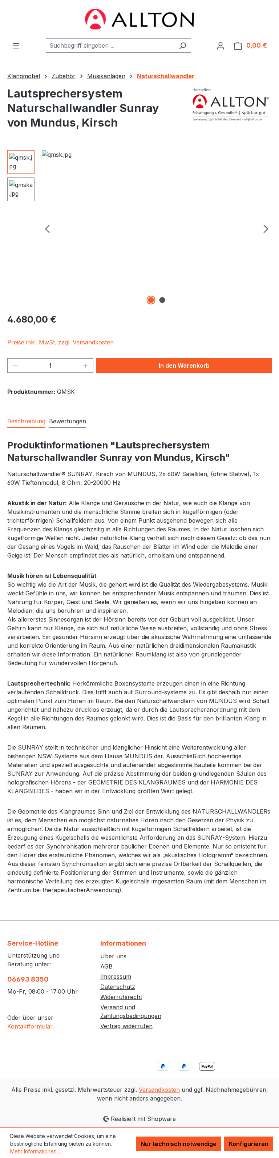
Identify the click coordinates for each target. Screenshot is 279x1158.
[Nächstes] (265, 228)
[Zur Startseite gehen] (139, 19)
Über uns (113, 956)
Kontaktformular (29, 1026)
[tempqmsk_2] (156, 228)
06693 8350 (28, 979)
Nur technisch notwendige (179, 1143)
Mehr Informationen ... (35, 1151)
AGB (106, 966)
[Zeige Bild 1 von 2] (151, 300)
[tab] (26, 421)
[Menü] (16, 45)
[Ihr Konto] (220, 45)
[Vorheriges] (47, 228)
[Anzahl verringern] (15, 365)
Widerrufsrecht (121, 997)
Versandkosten (159, 1089)
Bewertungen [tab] (67, 421)
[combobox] (110, 45)
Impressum (115, 976)
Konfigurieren (248, 1143)
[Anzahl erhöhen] (86, 365)
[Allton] (231, 104)
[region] (139, 228)
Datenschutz (117, 986)
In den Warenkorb (184, 365)
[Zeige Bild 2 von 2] (162, 300)
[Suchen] (182, 45)
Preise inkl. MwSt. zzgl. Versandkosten (60, 342)
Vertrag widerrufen (126, 1026)
